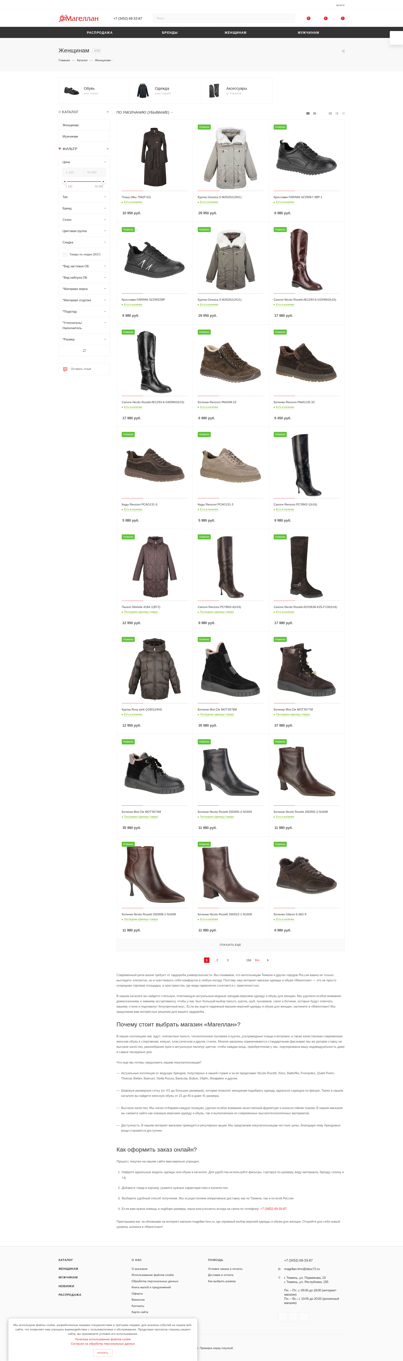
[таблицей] (343, 113)
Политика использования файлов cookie (103, 1339)
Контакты (138, 1306)
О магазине (140, 1268)
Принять (103, 1353)
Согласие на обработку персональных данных (103, 1343)
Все (257, 960)
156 (248, 960)
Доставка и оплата (220, 1275)
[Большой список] (315, 113)
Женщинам (68, 1268)
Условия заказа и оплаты (225, 1268)
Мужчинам (68, 1277)
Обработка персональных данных (155, 1281)
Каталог (66, 1260)
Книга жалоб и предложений (151, 1287)
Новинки (67, 1286)
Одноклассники (304, 1316)
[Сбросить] (84, 350)
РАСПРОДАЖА (70, 1294)
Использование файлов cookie (153, 1275)
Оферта (137, 1293)
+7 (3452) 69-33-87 (128, 18)
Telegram (293, 1316)
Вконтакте (282, 1316)
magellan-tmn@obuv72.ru (302, 1269)
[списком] (337, 113)
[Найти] (290, 18)
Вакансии (138, 1299)
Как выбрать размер (222, 1281)
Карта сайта (140, 1312)
